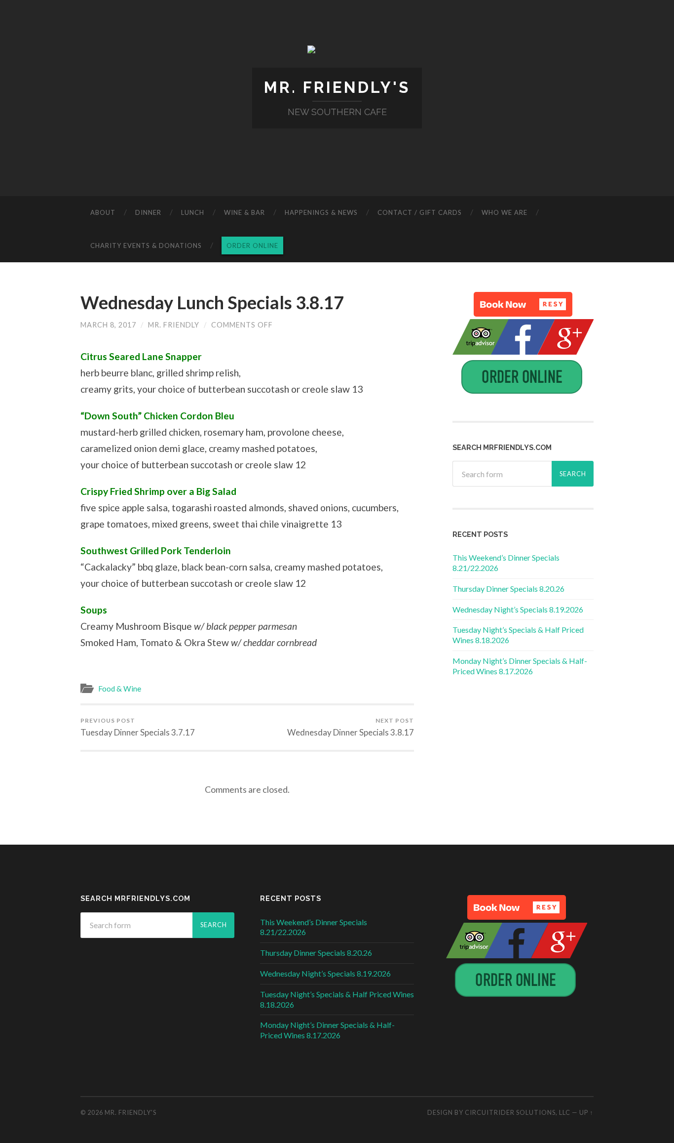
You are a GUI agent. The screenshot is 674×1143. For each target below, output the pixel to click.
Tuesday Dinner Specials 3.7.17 (137, 727)
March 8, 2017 (108, 325)
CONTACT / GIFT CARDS (419, 212)
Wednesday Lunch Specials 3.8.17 (212, 302)
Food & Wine (119, 688)
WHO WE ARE (504, 212)
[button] (523, 304)
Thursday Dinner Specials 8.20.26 (508, 588)
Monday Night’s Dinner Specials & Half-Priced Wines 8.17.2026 (519, 666)
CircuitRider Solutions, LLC (517, 1112)
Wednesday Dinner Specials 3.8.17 (350, 727)
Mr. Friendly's (337, 87)
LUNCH (192, 212)
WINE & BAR (244, 212)
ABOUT (102, 212)
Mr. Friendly (173, 325)
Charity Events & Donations (146, 245)
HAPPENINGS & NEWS (321, 212)
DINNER (148, 212)
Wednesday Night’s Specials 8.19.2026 (517, 609)
